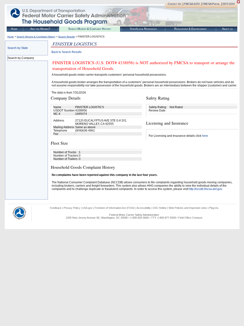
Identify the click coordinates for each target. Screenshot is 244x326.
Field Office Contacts (190, 217)
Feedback (55, 207)
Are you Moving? (40, 29)
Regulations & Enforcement (190, 29)
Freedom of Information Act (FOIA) (115, 207)
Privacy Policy (72, 207)
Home (14, 29)
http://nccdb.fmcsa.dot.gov (205, 189)
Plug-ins (214, 207)
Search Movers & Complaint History (89, 29)
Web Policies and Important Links (188, 207)
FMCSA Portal (211, 3)
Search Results (66, 36)
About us (227, 29)
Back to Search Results (66, 52)
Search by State (17, 48)
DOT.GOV (229, 3)
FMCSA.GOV (192, 3)
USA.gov (87, 207)
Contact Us (174, 3)
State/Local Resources (143, 29)
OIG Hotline (160, 207)
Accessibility (144, 207)
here (205, 135)
